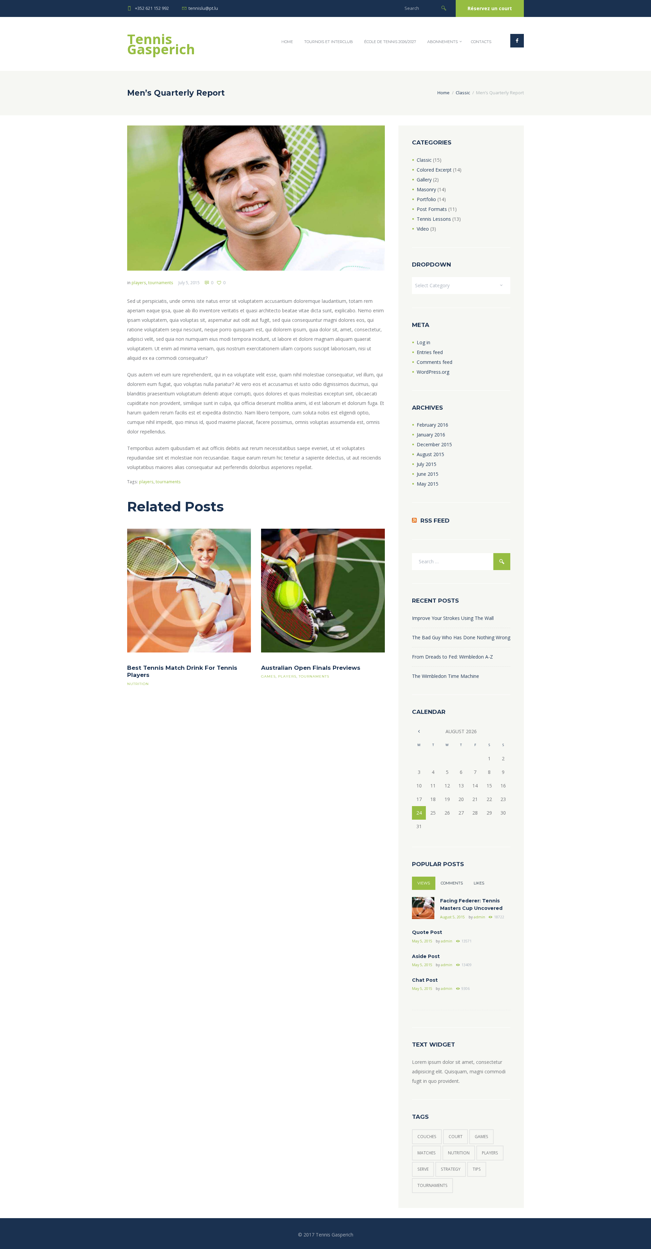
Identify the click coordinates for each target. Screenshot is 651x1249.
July (426, 464)
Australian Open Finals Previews (310, 667)
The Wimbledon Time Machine (445, 676)
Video (423, 229)
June (427, 474)
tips (477, 1169)
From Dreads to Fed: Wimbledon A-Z (452, 656)
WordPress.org (433, 372)
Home (287, 41)
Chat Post (425, 980)
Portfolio (426, 199)
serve (423, 1169)
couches (426, 1136)
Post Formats (432, 209)
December (434, 444)
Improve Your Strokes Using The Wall (453, 618)
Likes (479, 883)
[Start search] (444, 7)
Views (423, 883)
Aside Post (426, 956)
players (139, 283)
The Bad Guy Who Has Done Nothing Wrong (461, 637)
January (431, 434)
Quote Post (427, 932)
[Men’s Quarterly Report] (256, 198)
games (268, 676)
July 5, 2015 (189, 283)
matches (426, 1153)
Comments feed (434, 362)
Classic (463, 93)
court (455, 1136)
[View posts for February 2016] (419, 731)
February (432, 425)
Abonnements (442, 41)
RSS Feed (435, 520)
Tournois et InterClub (328, 41)
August (430, 454)
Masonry (426, 189)
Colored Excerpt (434, 170)
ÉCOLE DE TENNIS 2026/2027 (390, 41)
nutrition (138, 684)
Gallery (424, 179)
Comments (452, 883)
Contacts (481, 41)
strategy (450, 1169)
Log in (423, 342)
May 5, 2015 (422, 941)
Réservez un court (490, 8)
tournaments (160, 283)
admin (479, 917)
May (427, 484)
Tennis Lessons (434, 219)
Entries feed (430, 352)
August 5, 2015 (452, 917)
